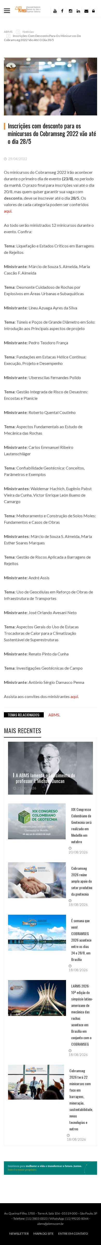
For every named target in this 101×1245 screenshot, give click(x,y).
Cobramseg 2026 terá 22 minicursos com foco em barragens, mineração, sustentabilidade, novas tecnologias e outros (81, 1099)
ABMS (8, 32)
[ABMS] (28, 9)
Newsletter (19, 1233)
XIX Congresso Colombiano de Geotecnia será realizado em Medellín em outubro (81, 825)
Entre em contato (73, 1233)
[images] (50, 768)
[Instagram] (70, 11)
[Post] (50, 86)
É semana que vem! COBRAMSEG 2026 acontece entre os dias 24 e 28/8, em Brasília (81, 940)
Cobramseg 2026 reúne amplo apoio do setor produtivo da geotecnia (81, 881)
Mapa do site (43, 1233)
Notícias (28, 32)
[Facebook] (62, 11)
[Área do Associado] (93, 11)
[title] (85, 11)
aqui (7, 210)
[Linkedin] (78, 11)
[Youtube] (54, 11)
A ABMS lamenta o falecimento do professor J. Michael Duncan (45, 778)
